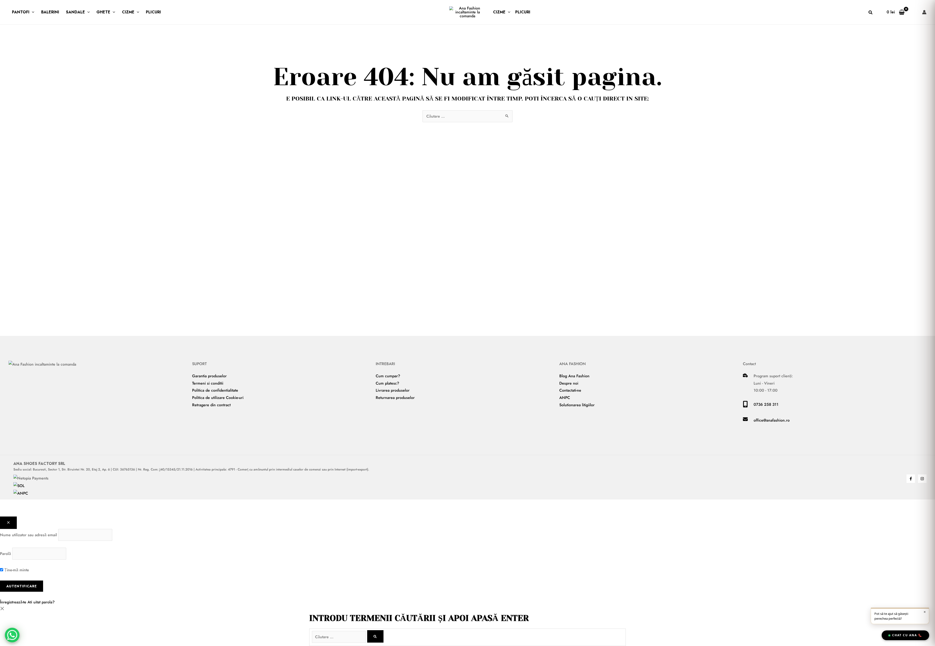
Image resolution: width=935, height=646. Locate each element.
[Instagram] (922, 478)
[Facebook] (911, 478)
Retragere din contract (211, 405)
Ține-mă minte (16, 570)
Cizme (128, 12)
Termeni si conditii (207, 383)
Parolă (5, 553)
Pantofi (20, 12)
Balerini (50, 12)
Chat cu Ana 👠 (907, 635)
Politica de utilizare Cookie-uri (217, 397)
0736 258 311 (766, 404)
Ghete (103, 12)
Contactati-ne (570, 390)
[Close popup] (8, 523)
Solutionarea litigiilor (577, 405)
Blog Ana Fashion (574, 376)
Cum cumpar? (388, 376)
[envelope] (745, 420)
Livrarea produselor (393, 390)
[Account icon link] (924, 12)
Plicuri (153, 12)
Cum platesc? (387, 383)
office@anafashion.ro (772, 420)
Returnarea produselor (395, 397)
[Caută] (375, 636)
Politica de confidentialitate (215, 390)
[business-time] (745, 376)
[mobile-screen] (745, 406)
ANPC (564, 397)
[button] (31, 12)
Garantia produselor (209, 376)
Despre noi (568, 383)
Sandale (75, 12)
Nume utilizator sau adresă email (28, 535)
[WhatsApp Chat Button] (12, 635)
